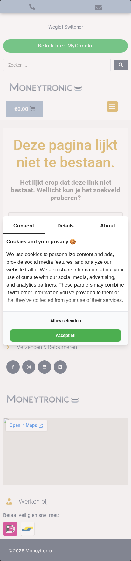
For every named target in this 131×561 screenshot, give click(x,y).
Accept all (66, 335)
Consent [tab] (23, 225)
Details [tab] (65, 225)
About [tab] (107, 225)
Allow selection (65, 320)
